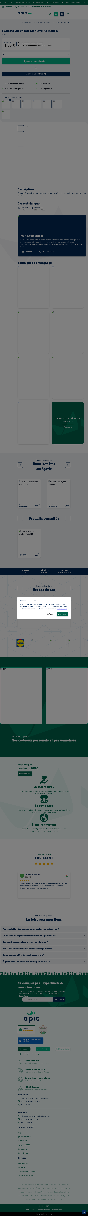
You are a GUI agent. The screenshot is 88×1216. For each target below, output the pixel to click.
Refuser (50, 614)
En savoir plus (62, 609)
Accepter (62, 614)
